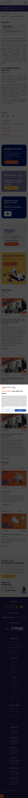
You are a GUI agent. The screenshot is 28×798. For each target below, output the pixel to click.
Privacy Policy (11, 402)
